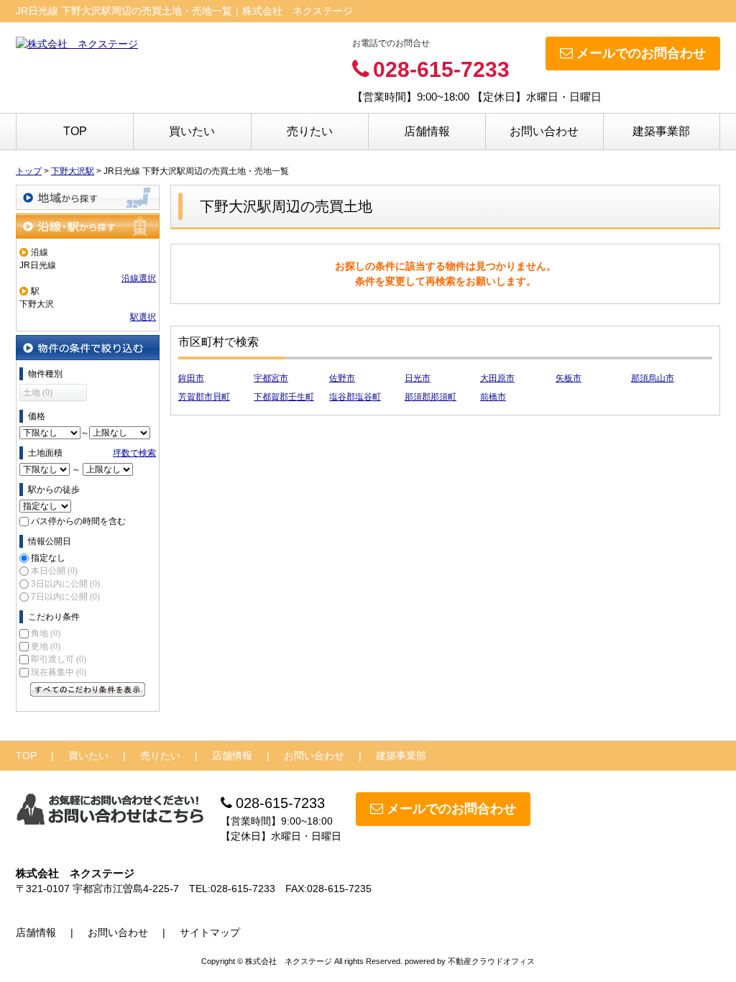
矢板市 (568, 378)
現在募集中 (58, 672)
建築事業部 (661, 131)
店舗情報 (427, 131)
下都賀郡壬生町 (284, 397)
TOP (75, 131)
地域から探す (88, 197)
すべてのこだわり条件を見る (87, 689)
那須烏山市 (652, 378)
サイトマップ (210, 932)
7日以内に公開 (65, 597)
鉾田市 (191, 378)
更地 (45, 646)
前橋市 (493, 397)
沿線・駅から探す (88, 226)
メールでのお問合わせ (641, 53)
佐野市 (342, 378)
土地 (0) (37, 392)
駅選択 (143, 317)
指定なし (48, 558)
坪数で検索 (134, 453)
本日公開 (54, 571)
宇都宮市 (271, 378)
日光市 (418, 378)
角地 (45, 633)
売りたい (310, 131)
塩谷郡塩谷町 (355, 397)
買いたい (192, 131)
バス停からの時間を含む (78, 521)
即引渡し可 (58, 659)
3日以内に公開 (65, 584)
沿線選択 (138, 278)
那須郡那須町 (430, 397)
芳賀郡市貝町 (204, 397)
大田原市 (497, 378)
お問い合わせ (544, 131)
